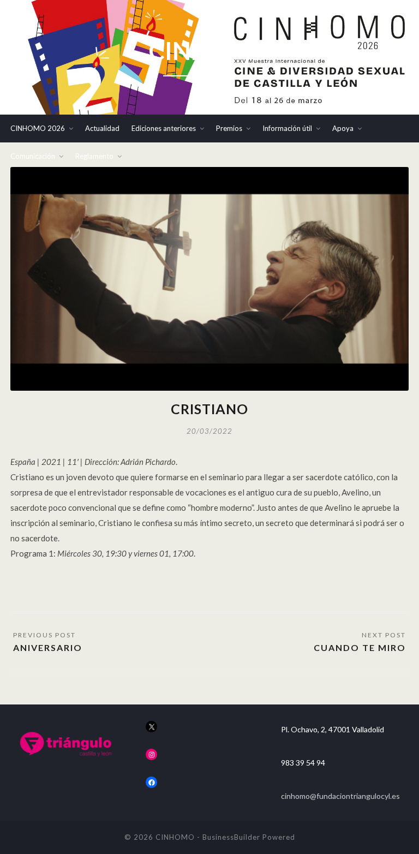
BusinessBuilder (231, 837)
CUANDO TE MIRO (360, 647)
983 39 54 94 (303, 762)
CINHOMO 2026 (37, 128)
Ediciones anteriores (163, 128)
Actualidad (102, 128)
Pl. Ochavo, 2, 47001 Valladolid (332, 729)
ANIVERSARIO (47, 647)
